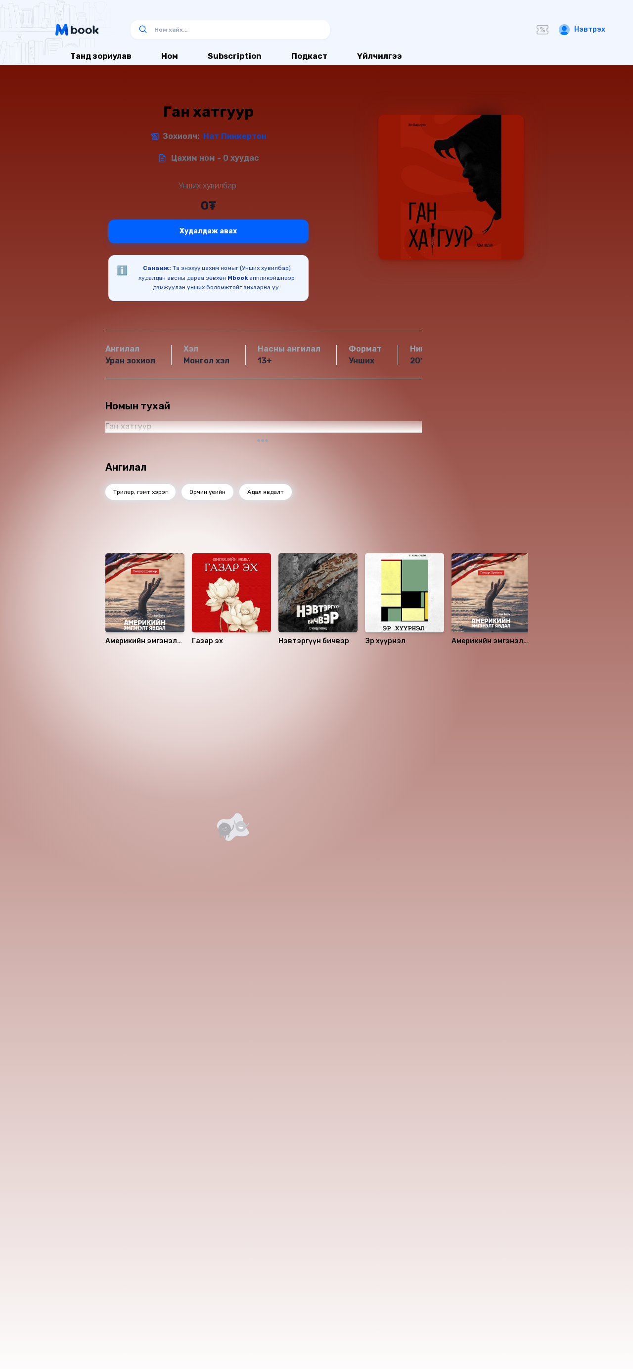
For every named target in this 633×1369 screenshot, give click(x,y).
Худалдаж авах (208, 231)
